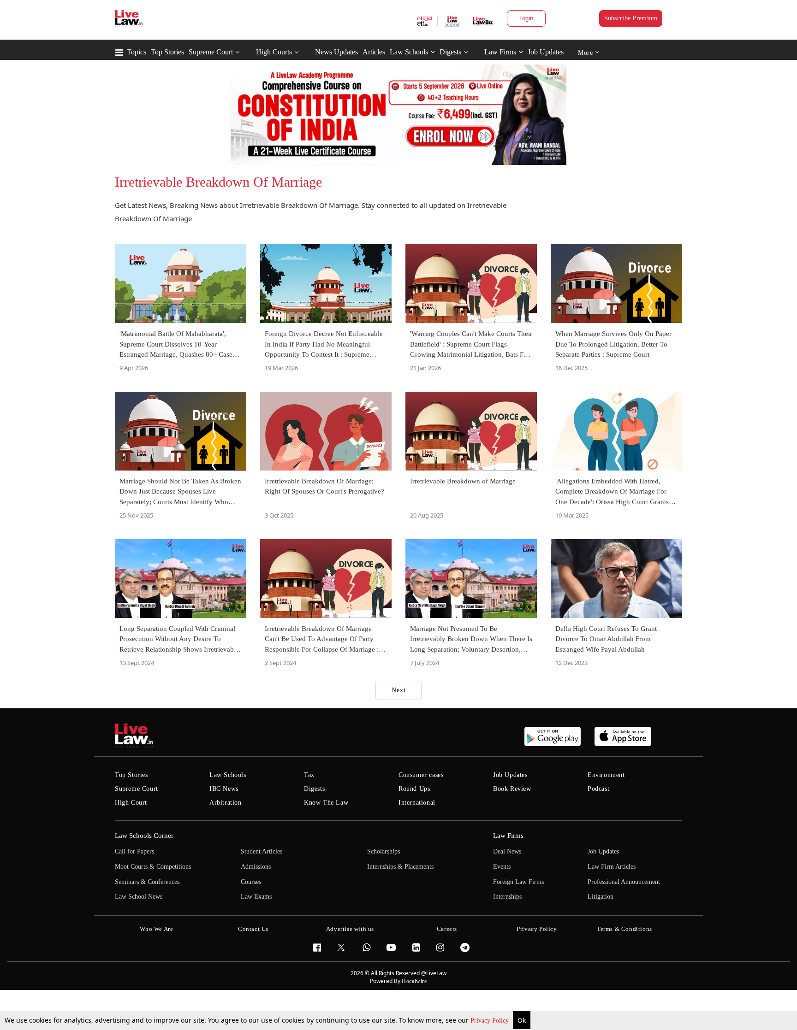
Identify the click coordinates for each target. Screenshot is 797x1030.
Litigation (600, 896)
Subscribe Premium (631, 18)
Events (502, 866)
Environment (606, 774)
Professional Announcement (624, 881)
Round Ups (414, 788)
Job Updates (546, 52)
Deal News (507, 851)
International (416, 802)
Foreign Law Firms (518, 881)
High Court (131, 802)
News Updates (336, 52)
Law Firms (500, 52)
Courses (251, 881)
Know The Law (326, 802)
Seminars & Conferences (147, 881)
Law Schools (409, 52)
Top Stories (167, 52)
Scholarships (383, 851)
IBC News (223, 788)
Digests (450, 52)
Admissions (256, 866)
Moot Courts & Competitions (153, 866)
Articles (374, 52)
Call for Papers (134, 851)
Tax (309, 774)
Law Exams (256, 896)
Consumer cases (420, 774)
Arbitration (225, 802)
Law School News (138, 896)
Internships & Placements (400, 866)
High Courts (274, 52)
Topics (136, 52)
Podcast (598, 788)
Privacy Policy (490, 1020)
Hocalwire (414, 981)
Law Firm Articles (612, 866)
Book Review (512, 788)
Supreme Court (211, 52)
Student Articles (261, 851)
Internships (507, 896)
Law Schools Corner (144, 835)
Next (399, 690)
